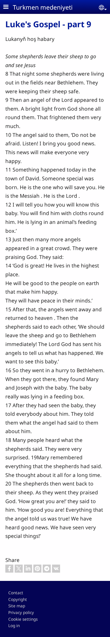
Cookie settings (23, 619)
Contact (15, 593)
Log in (14, 625)
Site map (16, 606)
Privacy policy (21, 612)
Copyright (17, 599)
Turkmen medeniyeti (43, 7)
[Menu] (9, 7)
